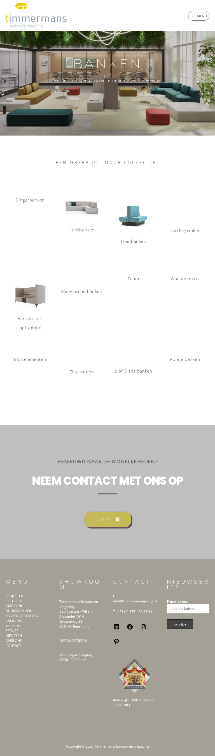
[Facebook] (130, 629)
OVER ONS (14, 620)
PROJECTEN (15, 596)
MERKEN (12, 626)
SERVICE (12, 630)
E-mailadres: (177, 601)
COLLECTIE (14, 601)
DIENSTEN (14, 635)
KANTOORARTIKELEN (22, 615)
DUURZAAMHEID (19, 610)
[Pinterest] (116, 643)
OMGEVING (15, 605)
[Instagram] (143, 629)
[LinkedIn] (116, 629)
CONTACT (13, 645)
